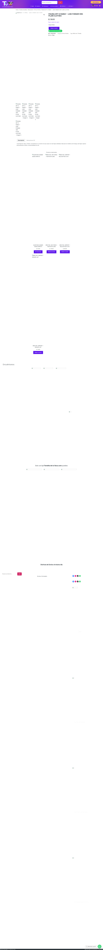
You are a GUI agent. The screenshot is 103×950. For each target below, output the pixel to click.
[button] (44, 15)
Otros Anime (37, 9)
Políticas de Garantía (7, 587)
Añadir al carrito (54, 28)
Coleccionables (55, 6)
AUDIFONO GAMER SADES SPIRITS (38, 245)
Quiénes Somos (6, 580)
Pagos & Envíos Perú (7, 591)
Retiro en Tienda (77, 33)
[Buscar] (60, 2)
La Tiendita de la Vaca (7, 6)
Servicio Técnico (6, 584)
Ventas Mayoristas (6, 582)
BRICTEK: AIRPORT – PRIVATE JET (38, 346)
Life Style (71, 6)
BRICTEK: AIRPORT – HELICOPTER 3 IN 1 (65, 245)
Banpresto (30, 9)
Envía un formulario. (42, 576)
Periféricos (63, 6)
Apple (33, 6)
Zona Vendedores (6, 596)
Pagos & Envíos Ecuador (8, 593)
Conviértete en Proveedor (8, 600)
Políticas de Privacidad (7, 589)
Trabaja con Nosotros (7, 598)
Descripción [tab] (21, 140)
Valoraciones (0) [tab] (30, 140)
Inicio (17, 9)
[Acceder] (99, 5)
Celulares (38, 6)
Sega (53, 35)
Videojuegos (45, 6)
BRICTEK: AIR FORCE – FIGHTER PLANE (51, 245)
